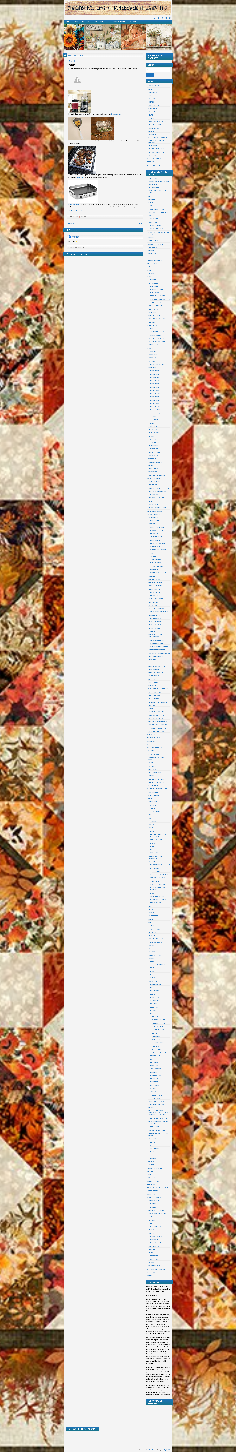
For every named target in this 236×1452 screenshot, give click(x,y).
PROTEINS (151, 958)
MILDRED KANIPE (156, 1243)
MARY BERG (156, 1036)
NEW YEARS (152, 439)
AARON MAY (156, 1017)
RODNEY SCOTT (157, 1046)
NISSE (154, 416)
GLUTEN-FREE (153, 916)
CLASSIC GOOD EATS (157, 640)
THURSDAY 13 (154, 556)
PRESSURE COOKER (154, 955)
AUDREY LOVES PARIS (157, 527)
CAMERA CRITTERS (154, 579)
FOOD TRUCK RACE (158, 1030)
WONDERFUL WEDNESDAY (156, 731)
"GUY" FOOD (156, 811)
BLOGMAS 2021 (155, 394)
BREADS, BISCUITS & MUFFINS (160, 865)
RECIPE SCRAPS (155, 618)
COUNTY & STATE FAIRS (156, 1210)
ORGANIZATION (153, 345)
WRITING (149, 1275)
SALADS (151, 131)
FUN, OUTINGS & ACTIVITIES (157, 1214)
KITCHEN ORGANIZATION (156, 342)
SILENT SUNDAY (155, 547)
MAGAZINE (153, 1072)
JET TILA (155, 1033)
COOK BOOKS (154, 1000)
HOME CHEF (154, 1066)
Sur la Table (80, 177)
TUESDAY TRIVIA (155, 563)
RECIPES (69, 22)
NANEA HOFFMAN (156, 540)
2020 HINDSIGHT (153, 481)
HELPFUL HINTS (152, 325)
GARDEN (149, 270)
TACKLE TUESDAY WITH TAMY (158, 689)
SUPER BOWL (151, 1184)
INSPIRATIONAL (152, 459)
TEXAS (150, 1253)
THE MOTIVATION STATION (156, 782)
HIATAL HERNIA (153, 286)
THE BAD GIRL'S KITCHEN (156, 779)
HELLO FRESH (154, 1062)
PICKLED (151, 945)
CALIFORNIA (152, 1204)
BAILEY (156, 419)
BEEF (152, 961)
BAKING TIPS (152, 329)
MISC (148, 744)
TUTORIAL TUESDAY (156, 566)
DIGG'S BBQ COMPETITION (155, 260)
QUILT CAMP (152, 199)
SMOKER (153, 821)
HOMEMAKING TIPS (154, 335)
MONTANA (151, 1230)
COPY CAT (153, 1004)
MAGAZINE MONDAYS (155, 615)
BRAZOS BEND (155, 1256)
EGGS (152, 831)
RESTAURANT (154, 1085)
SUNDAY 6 (151, 679)
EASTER (151, 423)
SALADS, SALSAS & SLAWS (157, 1101)
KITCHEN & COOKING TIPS (156, 338)
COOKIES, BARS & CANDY (158, 878)
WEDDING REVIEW (154, 1266)
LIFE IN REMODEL (154, 187)
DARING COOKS (155, 595)
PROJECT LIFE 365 (153, 795)
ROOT (152, 1152)
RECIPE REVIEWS (153, 981)
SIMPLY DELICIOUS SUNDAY (159, 646)
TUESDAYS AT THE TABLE (156, 712)
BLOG (152, 987)
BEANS (152, 1142)
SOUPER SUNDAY (153, 676)
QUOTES (151, 465)
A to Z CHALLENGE (154, 514)
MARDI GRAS (152, 429)
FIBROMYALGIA (153, 283)
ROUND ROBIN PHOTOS (155, 656)
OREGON (151, 1233)
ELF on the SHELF (156, 410)
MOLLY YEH (156, 1039)
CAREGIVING (152, 280)
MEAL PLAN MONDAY (155, 622)
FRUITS (150, 115)
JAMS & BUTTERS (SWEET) (157, 121)
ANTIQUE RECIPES (156, 984)
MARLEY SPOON (155, 1075)
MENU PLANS (151, 735)
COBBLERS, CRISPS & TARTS (159, 874)
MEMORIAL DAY (153, 433)
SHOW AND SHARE (154, 669)
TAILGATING (154, 808)
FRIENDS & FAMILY (156, 1056)
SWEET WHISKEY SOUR (157, 209)
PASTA (152, 843)
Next (140, 223)
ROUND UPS (152, 660)
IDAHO (150, 1217)
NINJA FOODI (154, 1127)
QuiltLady (83, 216)
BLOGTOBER (152, 361)
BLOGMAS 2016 (155, 377)
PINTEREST (154, 1082)
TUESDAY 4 (152, 708)
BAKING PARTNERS (154, 521)
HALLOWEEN (152, 426)
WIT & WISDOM (153, 472)
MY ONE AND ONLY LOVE (155, 748)
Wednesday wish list (77, 55)
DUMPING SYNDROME (157, 289)
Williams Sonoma (73, 204)
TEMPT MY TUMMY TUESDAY (157, 702)
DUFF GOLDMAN (155, 225)
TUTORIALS (134, 22)
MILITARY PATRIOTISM (154, 738)
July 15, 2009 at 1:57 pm (77, 247)
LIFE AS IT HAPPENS (153, 478)
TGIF (151, 553)
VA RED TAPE (151, 1272)
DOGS (150, 206)
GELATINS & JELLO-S (157, 896)
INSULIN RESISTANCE (155, 302)
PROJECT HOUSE (153, 504)
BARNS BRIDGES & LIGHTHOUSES (157, 212)
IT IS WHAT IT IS (153, 495)
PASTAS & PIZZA (153, 128)
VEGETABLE (154, 853)
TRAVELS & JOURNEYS (119, 22)
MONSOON (153, 1207)
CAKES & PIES (154, 868)
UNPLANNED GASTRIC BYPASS (160, 299)
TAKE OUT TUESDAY (154, 692)
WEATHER (151, 1178)
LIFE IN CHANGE (155, 293)
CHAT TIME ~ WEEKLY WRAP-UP (158, 488)
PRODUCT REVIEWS (153, 792)
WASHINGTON (152, 1262)
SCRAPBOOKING (153, 254)
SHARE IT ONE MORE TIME (156, 666)
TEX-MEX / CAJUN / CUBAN (157, 152)
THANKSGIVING (153, 446)
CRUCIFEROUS (154, 1148)
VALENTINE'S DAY (154, 452)
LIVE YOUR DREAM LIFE (156, 498)
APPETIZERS (152, 92)
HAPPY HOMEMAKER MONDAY (158, 612)
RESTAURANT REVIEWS (154, 1168)
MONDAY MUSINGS (154, 628)
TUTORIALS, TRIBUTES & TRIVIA (157, 1269)
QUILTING (151, 250)
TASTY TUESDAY (153, 699)
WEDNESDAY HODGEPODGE (157, 728)
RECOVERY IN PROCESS (158, 296)
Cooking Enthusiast (74, 141)
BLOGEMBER (154, 449)
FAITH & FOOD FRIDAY (155, 599)
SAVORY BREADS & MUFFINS (157, 1118)
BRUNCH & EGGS (153, 105)
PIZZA (150, 949)
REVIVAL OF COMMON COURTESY (159, 653)
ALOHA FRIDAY (153, 517)
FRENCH (151, 906)
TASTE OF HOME (155, 1092)
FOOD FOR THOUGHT (155, 462)
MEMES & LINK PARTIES (154, 511)
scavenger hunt (153, 663)
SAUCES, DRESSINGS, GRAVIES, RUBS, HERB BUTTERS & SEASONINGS (158, 140)
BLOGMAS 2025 (155, 407)
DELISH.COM (154, 1007)
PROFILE (151, 776)
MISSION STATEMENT (155, 772)
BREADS (151, 102)
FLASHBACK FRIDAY (156, 530)
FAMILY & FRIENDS (153, 263)
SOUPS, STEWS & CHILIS (156, 149)
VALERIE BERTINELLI (159, 1052)
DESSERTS (151, 112)
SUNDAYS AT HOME (154, 686)
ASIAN (150, 95)
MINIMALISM (151, 741)
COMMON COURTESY (155, 582)
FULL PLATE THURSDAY (156, 608)
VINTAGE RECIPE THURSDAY (157, 725)
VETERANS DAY (153, 455)
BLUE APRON (154, 991)
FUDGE (152, 893)
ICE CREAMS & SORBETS (158, 900)
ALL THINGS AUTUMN (157, 364)
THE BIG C (151, 322)
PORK (152, 971)
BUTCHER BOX (155, 997)
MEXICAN (151, 935)
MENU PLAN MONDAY (155, 625)
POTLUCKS (151, 952)
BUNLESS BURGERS (158, 965)
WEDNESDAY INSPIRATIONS (157, 508)
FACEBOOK (153, 1010)
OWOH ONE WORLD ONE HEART (157, 789)
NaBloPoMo (152, 631)
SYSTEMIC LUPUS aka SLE (156, 319)
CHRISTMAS (152, 368)
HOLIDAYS (150, 348)
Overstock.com (116, 114)
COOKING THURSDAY (153, 241)
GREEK (150, 919)
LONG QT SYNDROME (155, 306)
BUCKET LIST (152, 485)
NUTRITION (152, 312)
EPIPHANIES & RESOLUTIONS (157, 491)
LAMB (152, 968)
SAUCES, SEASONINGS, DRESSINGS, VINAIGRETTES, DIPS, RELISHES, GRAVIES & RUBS (159, 1113)
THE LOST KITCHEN (156, 1095)
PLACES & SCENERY (155, 1246)
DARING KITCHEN (154, 589)
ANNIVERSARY (153, 355)
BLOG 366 (151, 576)
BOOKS (149, 216)
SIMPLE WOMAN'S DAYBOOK (157, 673)
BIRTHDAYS (152, 358)
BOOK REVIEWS (153, 219)
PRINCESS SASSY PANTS (158, 543)
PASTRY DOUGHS (155, 903)
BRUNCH (151, 828)
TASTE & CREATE (152, 1191)
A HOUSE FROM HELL (153, 179)
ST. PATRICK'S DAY (154, 443)
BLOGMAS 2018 (155, 384)
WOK (149, 1155)
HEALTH (149, 277)
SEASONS (150, 1171)
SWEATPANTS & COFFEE (158, 550)
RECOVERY (150, 1165)
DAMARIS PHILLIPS (158, 1023)
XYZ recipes (152, 1158)
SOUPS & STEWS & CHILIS (156, 1130)
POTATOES (153, 846)
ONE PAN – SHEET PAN (155, 939)
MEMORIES (152, 501)
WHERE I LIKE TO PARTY (83, 22)
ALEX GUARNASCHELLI (159, 1020)
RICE (151, 849)
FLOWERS (151, 273)
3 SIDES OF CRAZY (154, 754)
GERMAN (151, 913)
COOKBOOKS (152, 222)
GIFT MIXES (156, 881)
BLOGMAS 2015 (155, 374)
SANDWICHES (152, 134)
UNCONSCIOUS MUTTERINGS (157, 721)
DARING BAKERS (155, 592)
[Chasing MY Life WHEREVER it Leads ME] (118, 8)
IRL (149, 267)
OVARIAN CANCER (154, 315)
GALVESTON (154, 1259)
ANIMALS (150, 203)
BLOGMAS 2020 (155, 390)
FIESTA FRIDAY (153, 602)
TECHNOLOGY (151, 1194)
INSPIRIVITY (154, 533)
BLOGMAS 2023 (155, 400)
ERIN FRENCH (156, 1098)
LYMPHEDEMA (153, 309)
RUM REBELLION (155, 1227)
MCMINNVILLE (155, 1240)
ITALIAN (151, 118)
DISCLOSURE (152, 766)
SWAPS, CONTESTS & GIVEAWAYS (157, 1188)
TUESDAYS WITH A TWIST (156, 715)
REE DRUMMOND (157, 1043)
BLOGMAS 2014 (155, 371)
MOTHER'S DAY (153, 436)
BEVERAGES (152, 99)
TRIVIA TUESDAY (155, 560)
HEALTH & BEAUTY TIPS (156, 332)
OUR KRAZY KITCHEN (157, 643)
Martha (75, 237)
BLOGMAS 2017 (155, 381)
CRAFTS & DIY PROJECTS (155, 244)
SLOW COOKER (153, 145)
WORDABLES (154, 569)
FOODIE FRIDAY (153, 605)
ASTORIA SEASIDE (156, 1236)
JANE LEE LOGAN (156, 537)
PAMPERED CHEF (156, 1079)
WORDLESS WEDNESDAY (158, 573)
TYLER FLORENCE (158, 1049)
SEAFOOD (153, 978)
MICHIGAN (151, 1220)
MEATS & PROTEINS (154, 125)
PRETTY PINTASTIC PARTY (156, 650)
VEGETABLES (152, 155)
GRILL (150, 922)
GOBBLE (153, 1059)
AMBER (149, 196)
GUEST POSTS (152, 769)
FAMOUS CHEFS (155, 1013)
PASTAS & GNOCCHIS (155, 942)
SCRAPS (153, 1088)
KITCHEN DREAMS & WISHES (156, 475)
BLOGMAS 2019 (155, 387)
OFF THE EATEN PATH (157, 229)
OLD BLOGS (150, 751)
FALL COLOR (154, 1223)
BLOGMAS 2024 (155, 403)
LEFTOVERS (152, 932)
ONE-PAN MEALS (152, 786)
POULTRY (153, 974)
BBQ (149, 818)
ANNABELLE (156, 413)
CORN (152, 1145)
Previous (71, 223)
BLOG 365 (151, 524)
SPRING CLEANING (153, 1181)
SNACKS (153, 805)
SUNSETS (151, 1175)
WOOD (150, 257)
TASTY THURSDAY (154, 695)
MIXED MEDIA (152, 247)
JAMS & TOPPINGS (154, 929)
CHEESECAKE (156, 871)
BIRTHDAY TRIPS (153, 1201)
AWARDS (151, 763)
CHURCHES (150, 237)
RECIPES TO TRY (152, 1162)
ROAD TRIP (152, 1249)
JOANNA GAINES (155, 1069)
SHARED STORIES (154, 468)
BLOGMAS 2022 (155, 397)
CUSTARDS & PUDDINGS (158, 884)
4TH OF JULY (152, 351)
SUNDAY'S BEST (153, 682)
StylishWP (167, 1450)
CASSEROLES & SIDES (155, 108)
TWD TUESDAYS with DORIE (157, 718)
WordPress (152, 1450)
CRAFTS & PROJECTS (101, 22)
